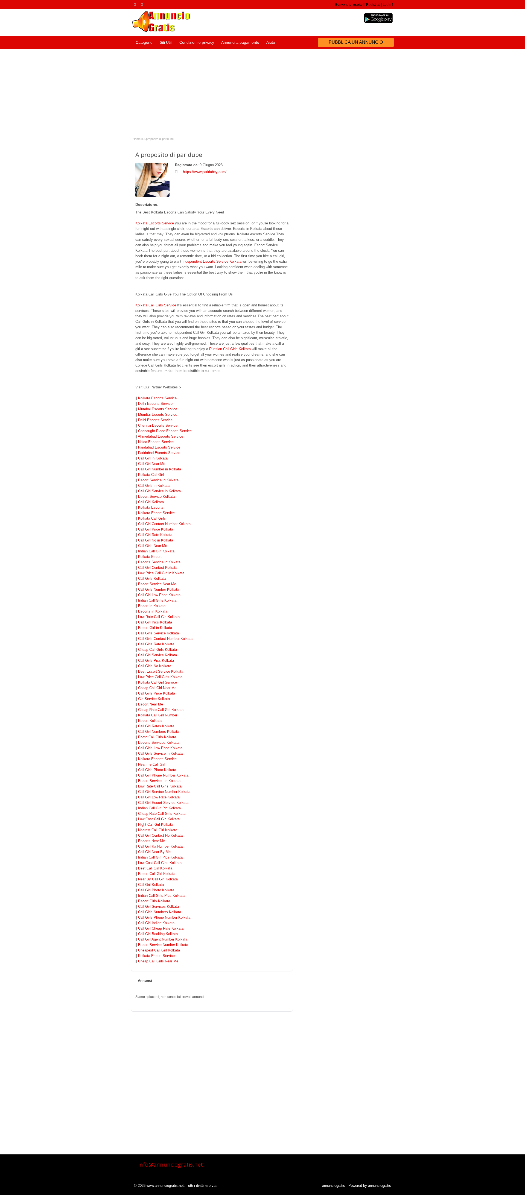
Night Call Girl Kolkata (155, 824)
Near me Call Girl (151, 764)
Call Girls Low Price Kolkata (160, 748)
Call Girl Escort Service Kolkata (163, 803)
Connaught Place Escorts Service (165, 431)
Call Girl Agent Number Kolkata (162, 939)
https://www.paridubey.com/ (204, 172)
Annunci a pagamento (240, 42)
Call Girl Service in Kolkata (159, 491)
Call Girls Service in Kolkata (160, 753)
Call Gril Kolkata (151, 885)
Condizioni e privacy (196, 42)
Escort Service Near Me (157, 584)
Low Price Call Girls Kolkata (160, 677)
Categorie (144, 42)
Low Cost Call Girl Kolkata (159, 819)
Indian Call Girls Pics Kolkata (161, 896)
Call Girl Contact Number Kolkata (164, 524)
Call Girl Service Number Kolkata (164, 792)
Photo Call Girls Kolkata (157, 737)
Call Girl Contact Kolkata (157, 568)
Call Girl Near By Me (154, 852)
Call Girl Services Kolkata (158, 906)
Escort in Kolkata (151, 606)
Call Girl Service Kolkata (157, 655)
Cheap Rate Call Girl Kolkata (160, 710)
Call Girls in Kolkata (154, 486)
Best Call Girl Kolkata (155, 868)
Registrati (373, 5)
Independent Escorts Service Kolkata (211, 261)
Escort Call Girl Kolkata (156, 874)
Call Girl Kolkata (151, 502)
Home (137, 138)
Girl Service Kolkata (154, 699)
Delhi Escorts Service (155, 404)
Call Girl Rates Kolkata (156, 726)
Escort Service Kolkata (156, 496)
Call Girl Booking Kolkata (158, 934)
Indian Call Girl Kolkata (156, 551)
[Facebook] (143, 4)
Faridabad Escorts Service (159, 447)
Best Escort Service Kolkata (160, 671)
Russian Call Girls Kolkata (230, 349)
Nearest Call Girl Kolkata (157, 830)
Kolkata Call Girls (152, 518)
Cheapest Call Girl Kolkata (159, 950)
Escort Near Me (150, 704)
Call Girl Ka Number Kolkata (160, 846)
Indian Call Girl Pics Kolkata (160, 857)
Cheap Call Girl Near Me (157, 688)
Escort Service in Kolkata (158, 480)
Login (387, 5)
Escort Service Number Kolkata (163, 945)
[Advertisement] (262, 90)
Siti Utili (166, 42)
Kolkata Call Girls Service (155, 305)
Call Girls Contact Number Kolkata (165, 639)
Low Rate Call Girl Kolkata (159, 617)
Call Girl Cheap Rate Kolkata (160, 928)
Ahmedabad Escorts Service (160, 436)
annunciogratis (333, 1186)
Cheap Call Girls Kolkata (157, 650)
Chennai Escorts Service (157, 425)
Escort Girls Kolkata (154, 901)
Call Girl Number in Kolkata (159, 469)
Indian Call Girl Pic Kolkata (159, 808)
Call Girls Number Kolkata (158, 589)
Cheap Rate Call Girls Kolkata (161, 814)
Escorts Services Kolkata (158, 742)
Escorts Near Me (151, 841)
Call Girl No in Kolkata (155, 540)
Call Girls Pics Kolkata (156, 660)
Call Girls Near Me (152, 546)
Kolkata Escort (150, 557)
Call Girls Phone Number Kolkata (164, 917)
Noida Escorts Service (156, 442)
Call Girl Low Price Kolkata (159, 595)
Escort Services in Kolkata (159, 781)
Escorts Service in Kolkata (159, 562)
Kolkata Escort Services (157, 956)
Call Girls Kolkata (152, 578)
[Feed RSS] (135, 4)
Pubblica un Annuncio (356, 42)
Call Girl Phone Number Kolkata (163, 775)
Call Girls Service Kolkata (158, 633)
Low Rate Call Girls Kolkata (160, 786)
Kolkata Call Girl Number (157, 715)
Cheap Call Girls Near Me (158, 961)
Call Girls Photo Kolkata (157, 770)
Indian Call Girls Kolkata (157, 600)
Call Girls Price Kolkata (156, 693)
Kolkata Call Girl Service (157, 682)
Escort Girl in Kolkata (155, 628)
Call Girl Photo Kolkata (156, 890)
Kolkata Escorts (151, 507)
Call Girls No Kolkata (154, 666)
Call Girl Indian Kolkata (156, 923)
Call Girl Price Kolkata (155, 529)
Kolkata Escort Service (156, 513)
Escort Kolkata (150, 721)
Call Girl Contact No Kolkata (160, 835)
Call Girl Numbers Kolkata (158, 732)
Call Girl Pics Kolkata (155, 622)
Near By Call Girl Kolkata (158, 879)
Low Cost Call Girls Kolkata (160, 863)
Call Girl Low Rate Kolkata (159, 797)
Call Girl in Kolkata (153, 458)
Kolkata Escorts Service (154, 223)
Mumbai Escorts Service (157, 409)
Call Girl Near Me (151, 464)
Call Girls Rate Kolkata (156, 644)
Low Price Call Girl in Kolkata (161, 573)
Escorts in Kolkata (152, 611)
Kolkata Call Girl (151, 475)
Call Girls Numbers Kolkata (159, 912)
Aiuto (270, 42)
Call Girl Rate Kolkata (155, 535)
